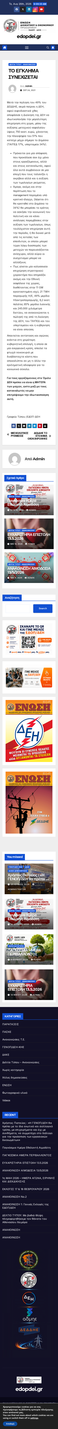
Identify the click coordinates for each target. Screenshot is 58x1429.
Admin (28, 86)
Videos (6, 1100)
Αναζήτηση (12, 597)
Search (43, 608)
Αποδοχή (10, 1424)
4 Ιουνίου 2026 (20, 959)
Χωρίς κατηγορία (16, 946)
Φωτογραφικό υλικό (14, 1092)
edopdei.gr (29, 36)
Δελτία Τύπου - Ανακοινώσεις (22, 64)
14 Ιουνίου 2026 (20, 924)
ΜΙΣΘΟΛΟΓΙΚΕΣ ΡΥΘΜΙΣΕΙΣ (19, 434)
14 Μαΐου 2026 (19, 995)
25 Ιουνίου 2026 (20, 884)
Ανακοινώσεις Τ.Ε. (13, 1039)
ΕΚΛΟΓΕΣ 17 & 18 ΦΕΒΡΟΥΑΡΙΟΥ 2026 (25, 1189)
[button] (48, 47)
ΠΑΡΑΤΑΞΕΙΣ (10, 1024)
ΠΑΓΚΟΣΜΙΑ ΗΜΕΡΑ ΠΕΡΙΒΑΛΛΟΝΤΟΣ (24, 952)
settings (34, 1418)
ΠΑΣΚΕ (6, 1031)
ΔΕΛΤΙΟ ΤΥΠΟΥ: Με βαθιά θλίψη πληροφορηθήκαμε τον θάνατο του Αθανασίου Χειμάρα (24, 1219)
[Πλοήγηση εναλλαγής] (26, 47)
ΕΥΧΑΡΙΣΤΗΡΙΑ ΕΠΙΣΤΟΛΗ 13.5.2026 (28, 536)
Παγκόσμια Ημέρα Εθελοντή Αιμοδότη (23, 502)
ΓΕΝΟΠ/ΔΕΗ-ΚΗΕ (15, 867)
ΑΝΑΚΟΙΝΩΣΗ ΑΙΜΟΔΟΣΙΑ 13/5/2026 (28, 570)
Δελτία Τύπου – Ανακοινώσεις (20, 1062)
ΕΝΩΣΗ (7, 1085)
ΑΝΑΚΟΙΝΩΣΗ (11, 1229)
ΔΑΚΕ (27, 867)
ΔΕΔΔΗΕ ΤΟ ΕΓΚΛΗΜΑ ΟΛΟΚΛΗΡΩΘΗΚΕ (38, 436)
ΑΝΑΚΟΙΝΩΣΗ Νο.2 (14, 1196)
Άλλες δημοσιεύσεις (18, 871)
